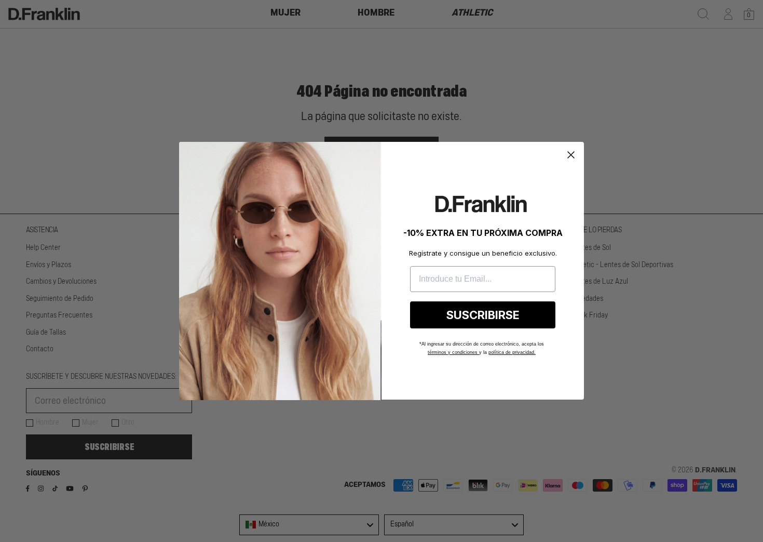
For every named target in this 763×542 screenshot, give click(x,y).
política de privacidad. (512, 352)
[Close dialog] (571, 155)
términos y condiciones (453, 352)
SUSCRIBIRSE (483, 315)
